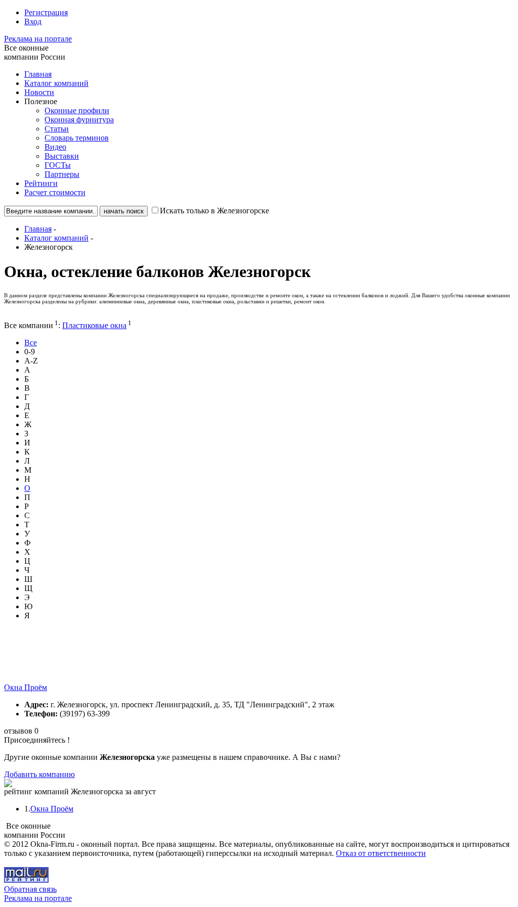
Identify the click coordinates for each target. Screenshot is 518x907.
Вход (32, 21)
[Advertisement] (188, 660)
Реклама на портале (38, 38)
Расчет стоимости (54, 192)
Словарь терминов (77, 137)
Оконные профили (77, 110)
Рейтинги (41, 183)
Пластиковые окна (94, 325)
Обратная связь (30, 889)
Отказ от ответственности (381, 853)
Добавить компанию (39, 774)
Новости (39, 92)
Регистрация (46, 12)
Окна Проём (25, 687)
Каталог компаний (56, 83)
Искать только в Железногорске (214, 210)
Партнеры (62, 174)
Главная (38, 74)
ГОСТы (58, 165)
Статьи (57, 128)
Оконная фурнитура (79, 119)
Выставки (62, 156)
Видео (55, 147)
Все (30, 342)
